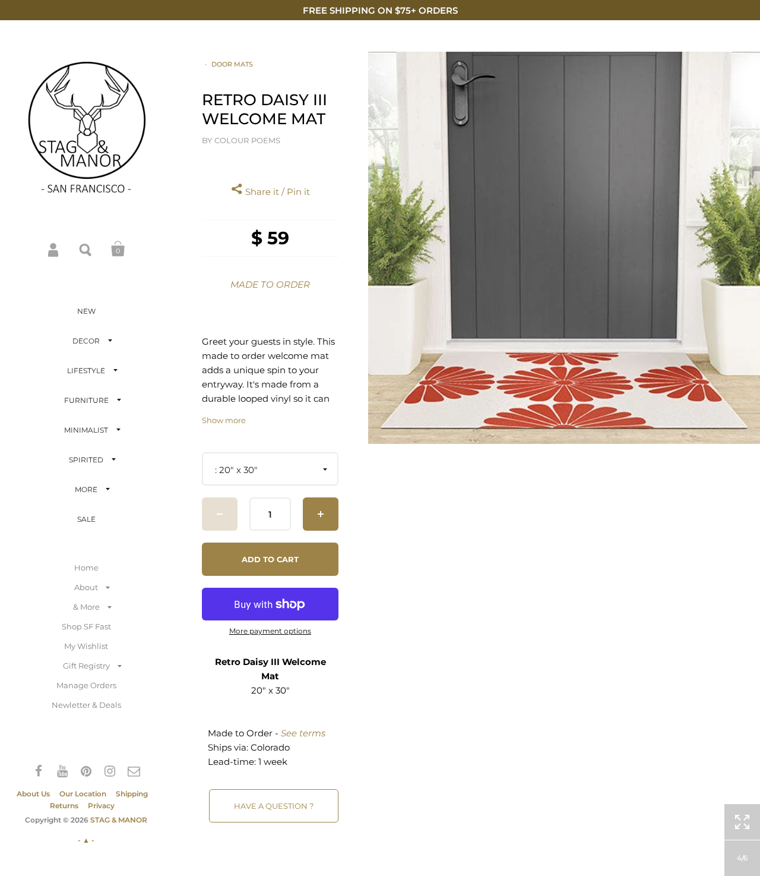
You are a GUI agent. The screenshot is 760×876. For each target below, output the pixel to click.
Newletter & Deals (86, 705)
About (86, 587)
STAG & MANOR (118, 819)
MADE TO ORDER (270, 284)
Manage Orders (86, 685)
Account (54, 249)
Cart (118, 249)
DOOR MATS (232, 64)
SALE (86, 519)
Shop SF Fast (86, 626)
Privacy (101, 805)
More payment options (270, 631)
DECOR (86, 340)
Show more (224, 420)
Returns (64, 805)
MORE (86, 489)
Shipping (132, 793)
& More (86, 607)
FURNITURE (86, 400)
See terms (303, 733)
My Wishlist (86, 646)
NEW (86, 311)
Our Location (82, 793)
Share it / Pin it (276, 191)
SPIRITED (86, 459)
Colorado (270, 747)
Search (86, 249)
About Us (33, 793)
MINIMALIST (86, 430)
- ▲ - (86, 840)
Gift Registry (86, 665)
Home (86, 567)
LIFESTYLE (86, 370)
